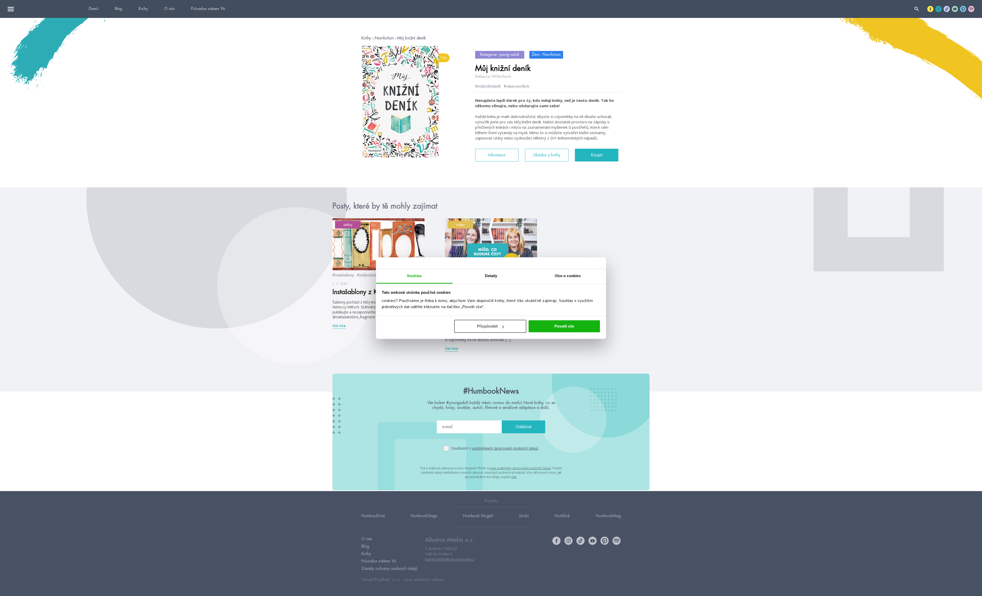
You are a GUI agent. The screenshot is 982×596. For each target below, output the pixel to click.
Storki (524, 516)
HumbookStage (423, 516)
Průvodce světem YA (208, 9)
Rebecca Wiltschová (493, 76)
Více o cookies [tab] (568, 276)
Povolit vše (564, 326)
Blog (118, 9)
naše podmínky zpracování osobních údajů (520, 468)
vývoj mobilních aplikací (424, 580)
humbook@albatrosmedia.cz (450, 559)
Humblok (562, 516)
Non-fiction (385, 38)
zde (514, 477)
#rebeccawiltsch (516, 86)
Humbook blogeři (478, 516)
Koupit (596, 155)
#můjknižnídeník (488, 86)
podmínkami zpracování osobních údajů (505, 448)
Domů (93, 9)
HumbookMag (608, 516)
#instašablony (343, 275)
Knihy (143, 9)
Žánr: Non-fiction (546, 55)
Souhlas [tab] (414, 276)
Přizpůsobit (487, 326)
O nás (169, 9)
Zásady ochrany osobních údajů (389, 569)
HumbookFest (373, 516)
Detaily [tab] (491, 276)
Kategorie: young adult (499, 55)
